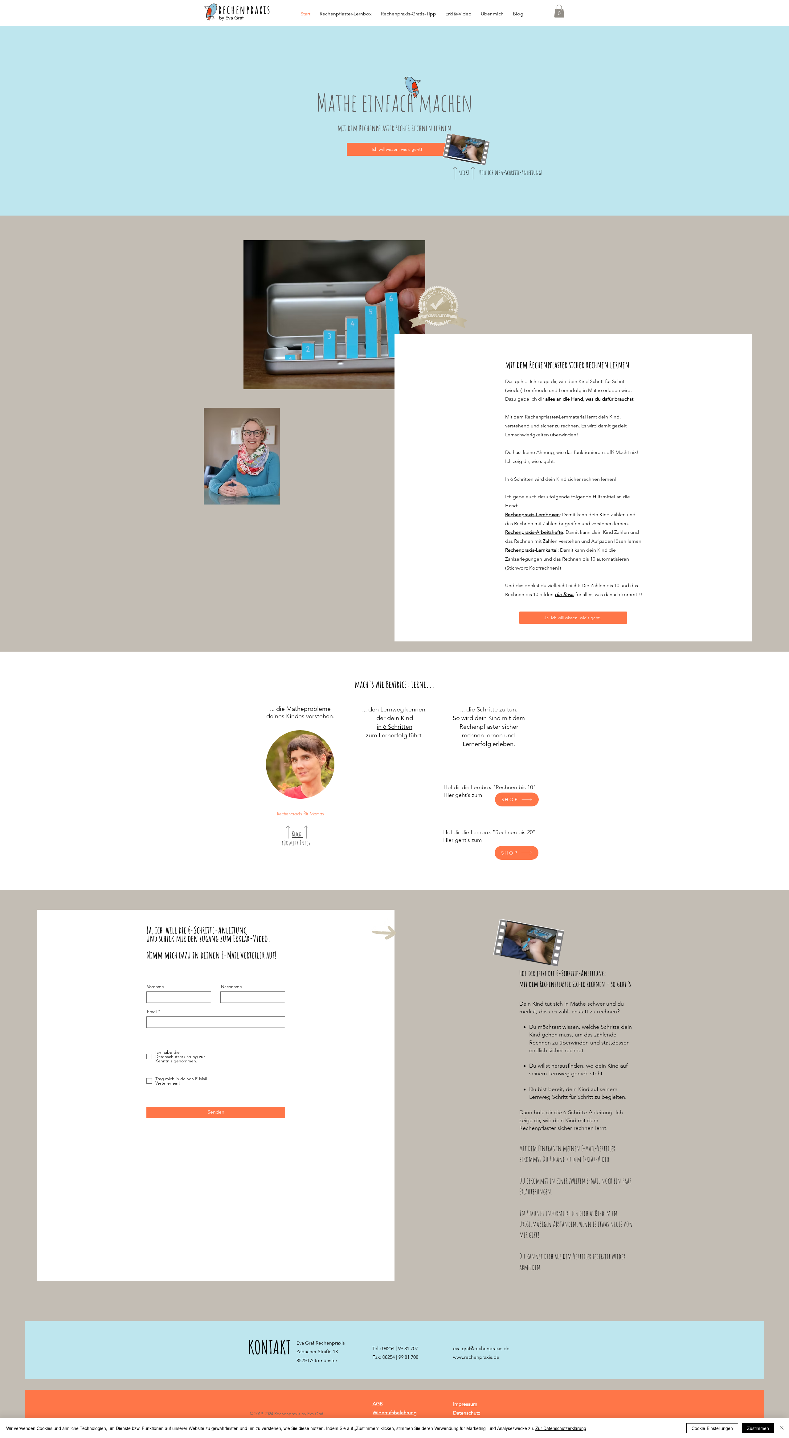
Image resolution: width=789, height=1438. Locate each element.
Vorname (155, 986)
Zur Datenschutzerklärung (560, 1428)
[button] (559, 11)
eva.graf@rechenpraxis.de (481, 1348)
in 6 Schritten (394, 726)
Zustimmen (758, 1428)
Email (152, 1011)
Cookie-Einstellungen (712, 1428)
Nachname (231, 986)
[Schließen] (781, 1428)
